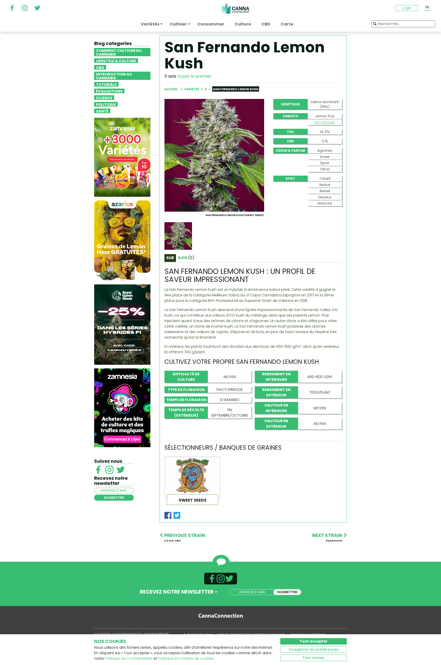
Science (104, 97)
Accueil (171, 89)
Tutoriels (106, 84)
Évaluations (109, 91)
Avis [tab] (186, 258)
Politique (106, 104)
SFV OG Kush (324, 122)
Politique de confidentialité (129, 658)
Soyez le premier (195, 76)
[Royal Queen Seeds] (122, 324)
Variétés (192, 89)
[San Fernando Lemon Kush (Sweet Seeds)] (214, 155)
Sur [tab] (170, 258)
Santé (102, 111)
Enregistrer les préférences (314, 649)
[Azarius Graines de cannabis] (122, 240)
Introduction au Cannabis (114, 76)
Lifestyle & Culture (116, 60)
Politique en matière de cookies (186, 658)
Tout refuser (313, 657)
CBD (100, 67)
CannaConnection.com (235, 8)
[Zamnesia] (122, 157)
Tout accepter (314, 641)
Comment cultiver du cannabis (119, 52)
